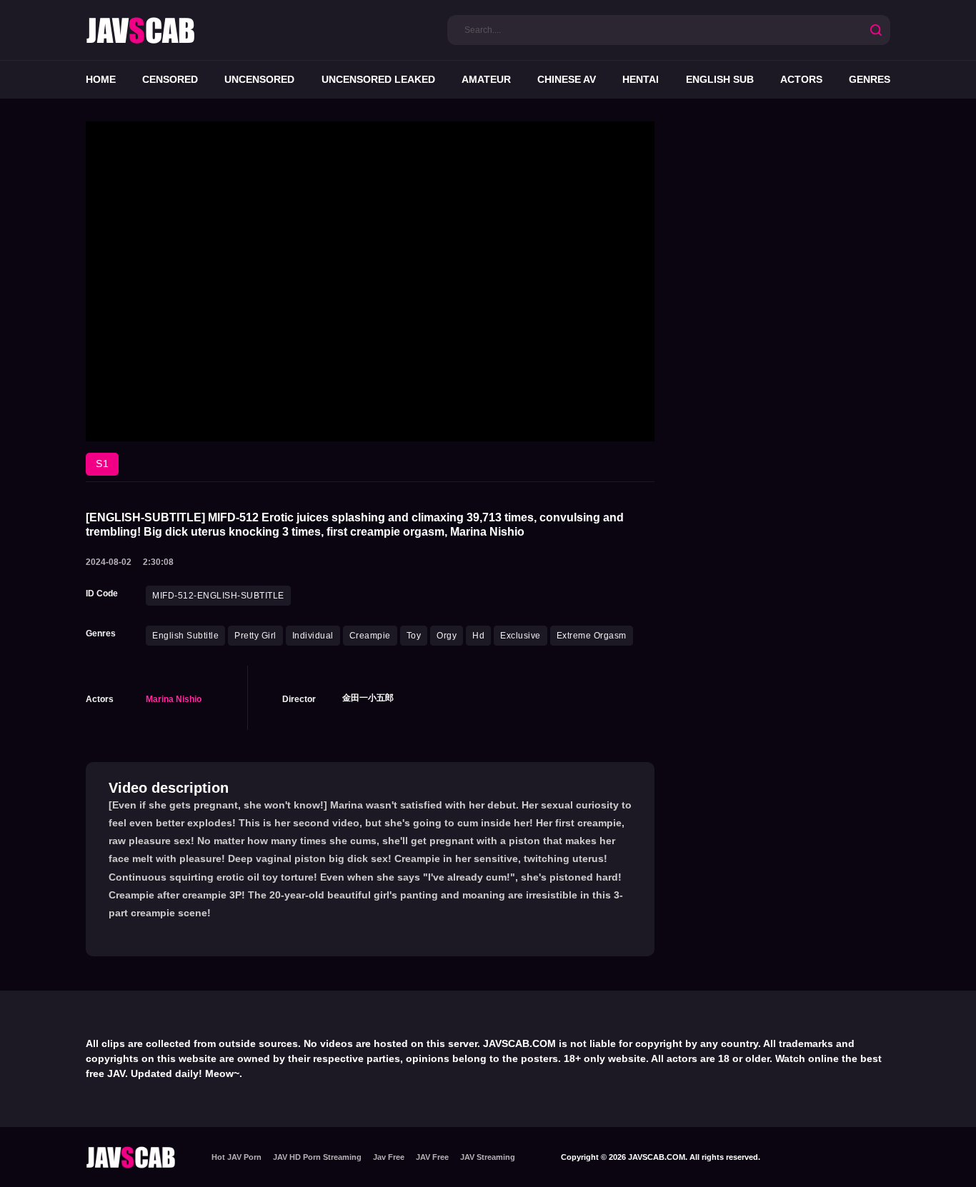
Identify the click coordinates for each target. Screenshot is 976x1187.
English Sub (720, 79)
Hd (478, 636)
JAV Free (432, 1157)
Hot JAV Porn (236, 1157)
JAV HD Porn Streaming (317, 1157)
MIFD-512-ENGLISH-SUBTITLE (218, 596)
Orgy (447, 636)
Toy (414, 636)
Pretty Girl (255, 636)
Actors (801, 79)
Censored (170, 79)
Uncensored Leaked (378, 79)
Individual (313, 636)
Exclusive (520, 636)
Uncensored (259, 79)
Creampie (370, 636)
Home (101, 79)
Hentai (640, 79)
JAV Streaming (487, 1157)
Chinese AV (566, 79)
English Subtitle (185, 636)
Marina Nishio (173, 699)
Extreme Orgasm (592, 636)
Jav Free (388, 1157)
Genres (869, 79)
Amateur (486, 79)
